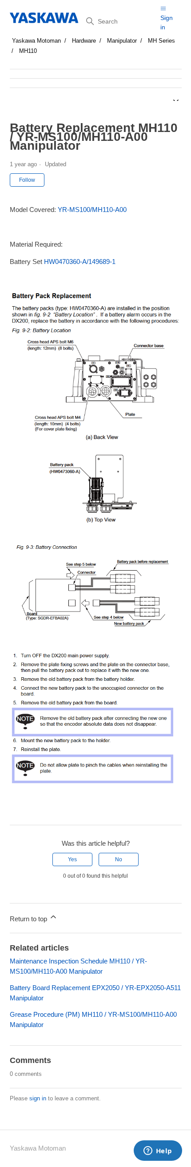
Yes (72, 859)
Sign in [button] (166, 22)
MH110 (28, 51)
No (118, 859)
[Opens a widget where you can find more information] (157, 1151)
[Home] (45, 17)
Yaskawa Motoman (36, 40)
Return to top (29, 919)
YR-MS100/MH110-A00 (92, 209)
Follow (27, 180)
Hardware (84, 40)
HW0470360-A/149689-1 (79, 261)
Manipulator (122, 40)
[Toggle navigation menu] (163, 8)
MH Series (161, 40)
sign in (37, 1098)
